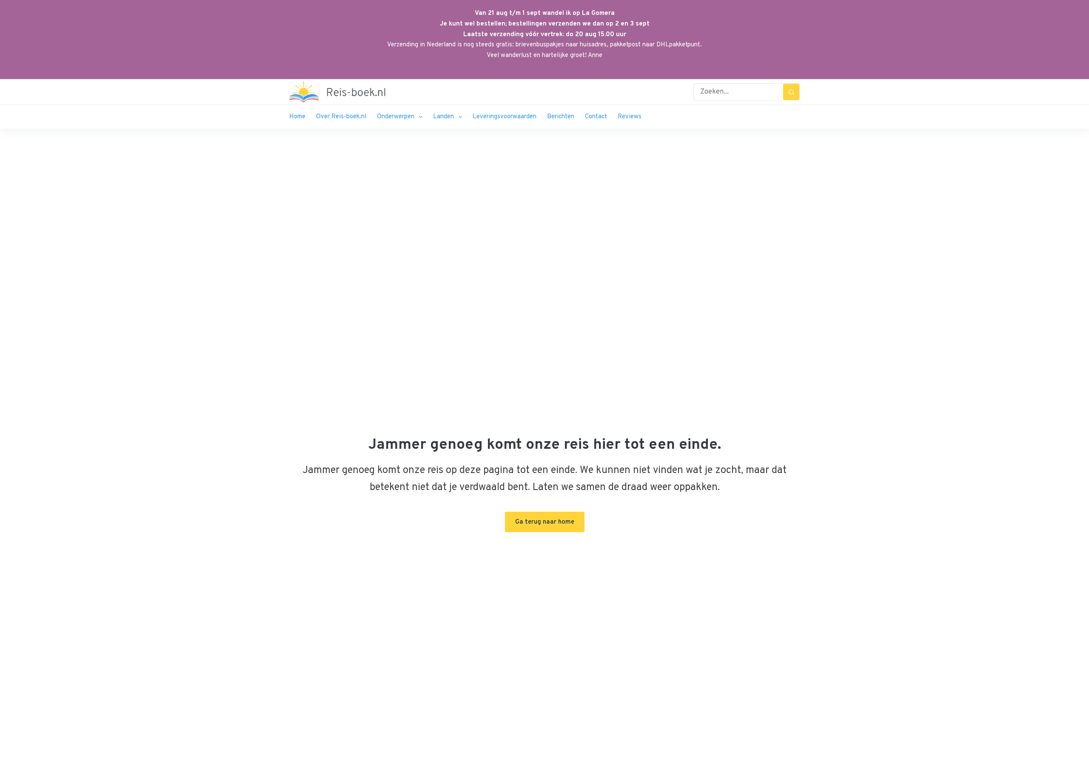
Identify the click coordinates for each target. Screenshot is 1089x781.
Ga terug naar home (544, 522)
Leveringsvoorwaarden (504, 117)
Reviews (629, 117)
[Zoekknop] (791, 92)
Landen (443, 117)
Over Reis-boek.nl (341, 117)
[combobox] (738, 91)
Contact (596, 117)
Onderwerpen (395, 117)
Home (297, 117)
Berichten (560, 117)
